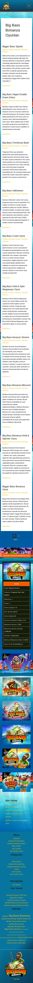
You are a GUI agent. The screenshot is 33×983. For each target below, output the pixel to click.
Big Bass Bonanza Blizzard (16, 385)
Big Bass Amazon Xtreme (15, 337)
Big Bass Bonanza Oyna (16, 924)
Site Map (16, 979)
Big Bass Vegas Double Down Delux (16, 905)
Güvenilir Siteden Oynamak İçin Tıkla (16, 556)
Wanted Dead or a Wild (25, 937)
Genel (17, 869)
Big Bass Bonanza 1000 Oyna (16, 803)
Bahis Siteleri (16, 846)
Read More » (6, 86)
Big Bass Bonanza (19, 915)
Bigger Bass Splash (12, 46)
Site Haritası (16, 885)
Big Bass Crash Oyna (13, 236)
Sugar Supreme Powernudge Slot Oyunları (16, 934)
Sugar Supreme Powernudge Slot (16, 932)
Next (16, 540)
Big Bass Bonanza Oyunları (11, 49)
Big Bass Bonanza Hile (24, 919)
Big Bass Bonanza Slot (16, 927)
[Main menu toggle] (29, 6)
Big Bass (5, 916)
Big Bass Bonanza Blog (16, 841)
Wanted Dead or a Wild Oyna (16, 940)
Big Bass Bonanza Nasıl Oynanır (16, 921)
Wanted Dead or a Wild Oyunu (16, 943)
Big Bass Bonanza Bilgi (9, 919)
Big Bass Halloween (12, 190)
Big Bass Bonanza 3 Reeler (15, 810)
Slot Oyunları (16, 849)
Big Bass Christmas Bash (15, 142)
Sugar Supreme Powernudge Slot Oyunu (8, 937)
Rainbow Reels (25, 929)
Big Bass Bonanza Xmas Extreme (16, 903)
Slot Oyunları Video (16, 851)
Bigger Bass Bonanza (12, 929)
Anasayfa (16, 838)
